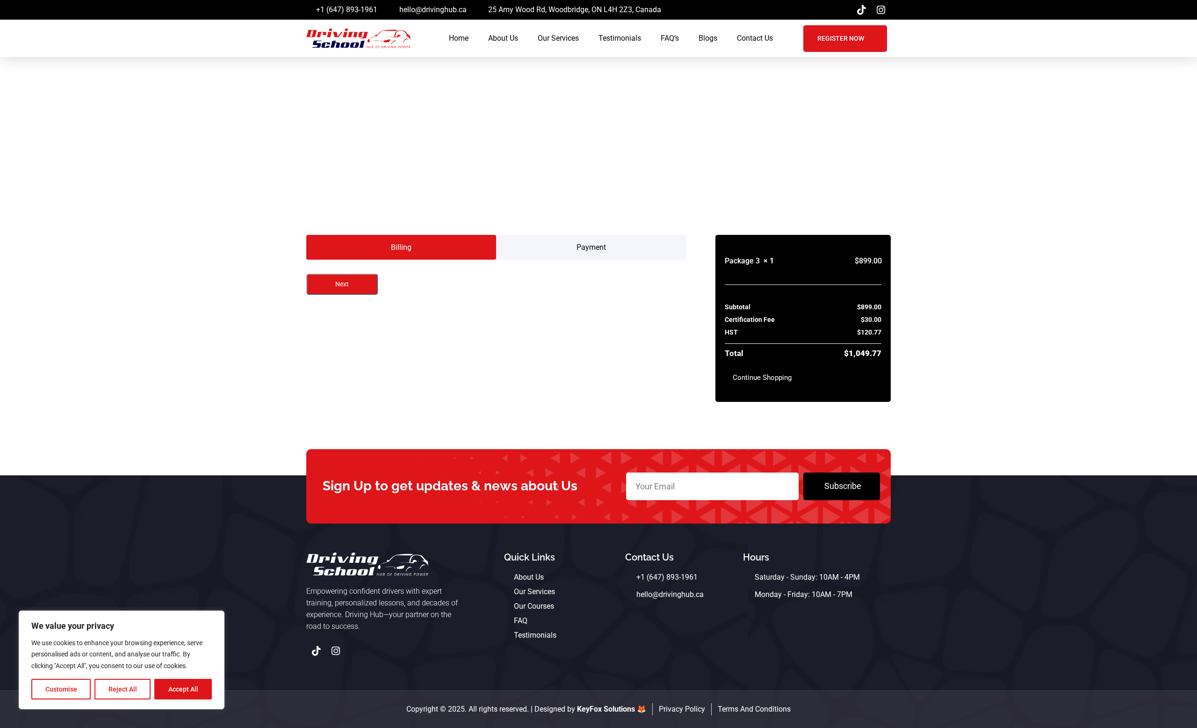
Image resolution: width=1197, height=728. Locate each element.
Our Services (558, 38)
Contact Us (755, 38)
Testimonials (619, 38)
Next (342, 284)
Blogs (708, 38)
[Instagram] (881, 10)
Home (459, 38)
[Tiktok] (861, 10)
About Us (503, 38)
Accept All (183, 689)
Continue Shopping (762, 377)
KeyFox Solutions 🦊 (611, 709)
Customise (61, 689)
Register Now (840, 38)
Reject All (122, 689)
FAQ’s (670, 38)
